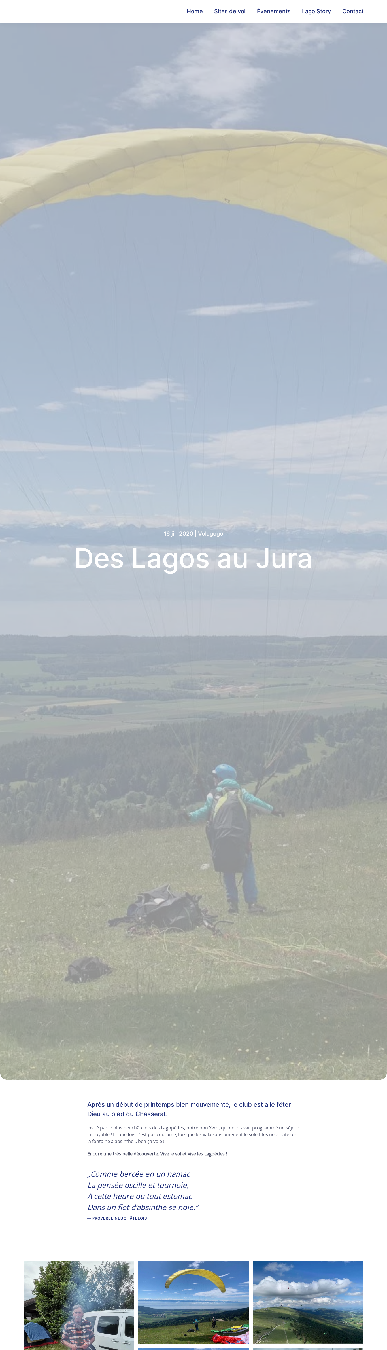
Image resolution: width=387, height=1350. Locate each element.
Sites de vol (230, 11)
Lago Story (316, 11)
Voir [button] (79, 1334)
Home (195, 11)
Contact (352, 11)
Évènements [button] (274, 11)
